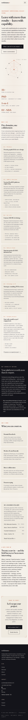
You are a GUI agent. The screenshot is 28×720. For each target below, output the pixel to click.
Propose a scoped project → (12, 352)
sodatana (5, 2)
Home (3, 667)
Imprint (3, 702)
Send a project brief (14, 627)
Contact (3, 674)
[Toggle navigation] (25, 2)
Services (3, 669)
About (3, 672)
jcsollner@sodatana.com (7, 682)
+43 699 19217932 (6, 685)
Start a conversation (9, 51)
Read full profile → (9, 538)
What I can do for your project (12, 46)
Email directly (14, 632)
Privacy (3, 705)
